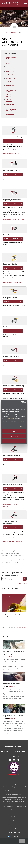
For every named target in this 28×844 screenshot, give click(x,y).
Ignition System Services (10, 86)
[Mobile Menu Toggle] (25, 3)
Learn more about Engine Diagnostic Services (13, 219)
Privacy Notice (10, 418)
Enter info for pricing (13, 141)
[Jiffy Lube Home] (6, 3)
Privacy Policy (14, 813)
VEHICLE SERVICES (13, 32)
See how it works (22, 583)
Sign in (25, 8)
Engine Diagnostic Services (10, 67)
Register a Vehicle (5, 8)
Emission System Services (10, 62)
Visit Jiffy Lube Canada (14, 832)
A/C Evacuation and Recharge (11, 57)
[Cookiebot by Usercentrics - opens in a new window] (20, 402)
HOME (6, 32)
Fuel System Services (11, 78)
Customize (13, 436)
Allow (14, 431)
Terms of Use (14, 828)
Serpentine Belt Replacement (10, 105)
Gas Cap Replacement (11, 82)
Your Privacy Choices (15, 836)
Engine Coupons (10, 114)
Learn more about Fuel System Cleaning (12, 282)
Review (22, 841)
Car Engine (12, 656)
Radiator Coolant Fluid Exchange (11, 90)
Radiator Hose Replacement (9, 100)
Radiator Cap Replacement (9, 95)
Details (21, 426)
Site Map (14, 824)
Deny (14, 441)
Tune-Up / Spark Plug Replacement (11, 109)
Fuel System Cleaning (11, 75)
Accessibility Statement (14, 821)
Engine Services (10, 71)
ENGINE (20, 32)
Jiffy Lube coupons (21, 627)
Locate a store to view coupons (9, 575)
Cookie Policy (14, 817)
